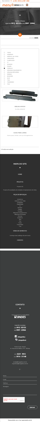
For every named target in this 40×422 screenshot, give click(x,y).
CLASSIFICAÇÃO (11, 60)
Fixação (20, 209)
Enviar (32, 407)
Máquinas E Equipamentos (20, 212)
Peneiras (20, 216)
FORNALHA (10, 68)
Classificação (20, 204)
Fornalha (20, 211)
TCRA (8, 80)
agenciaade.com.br (27, 420)
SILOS (8, 78)
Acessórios (20, 199)
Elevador (20, 207)
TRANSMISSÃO (10, 82)
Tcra (20, 221)
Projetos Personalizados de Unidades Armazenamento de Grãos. (20, 190)
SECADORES (10, 76)
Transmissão (20, 224)
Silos (20, 219)
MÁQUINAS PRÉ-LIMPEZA (13, 72)
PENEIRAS (9, 74)
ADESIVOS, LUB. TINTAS (12, 56)
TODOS (9, 52)
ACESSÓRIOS (10, 54)
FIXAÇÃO (9, 66)
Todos (20, 222)
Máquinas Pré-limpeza (20, 214)
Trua (20, 226)
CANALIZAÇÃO (10, 58)
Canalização (20, 202)
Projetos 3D (20, 186)
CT (7, 62)
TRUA (8, 84)
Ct (20, 206)
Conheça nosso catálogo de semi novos (20, 235)
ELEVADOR (9, 64)
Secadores (20, 217)
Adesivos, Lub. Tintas (20, 200)
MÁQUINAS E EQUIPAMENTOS (14, 70)
